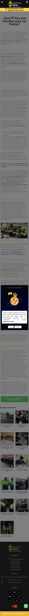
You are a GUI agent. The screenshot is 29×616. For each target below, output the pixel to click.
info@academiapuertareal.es (15, 8)
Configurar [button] (17, 327)
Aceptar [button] (11, 327)
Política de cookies (8, 321)
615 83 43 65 (19, 10)
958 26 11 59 (11, 10)
